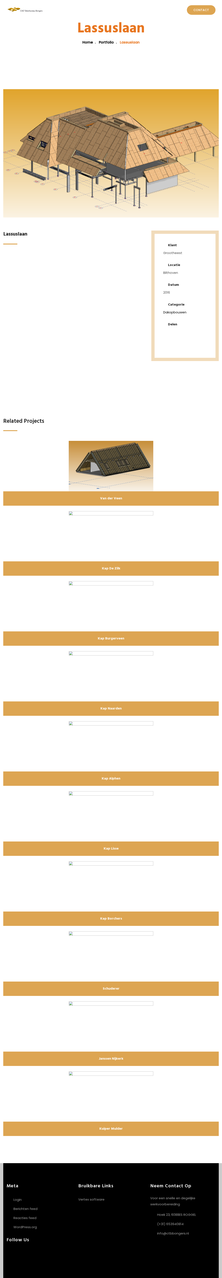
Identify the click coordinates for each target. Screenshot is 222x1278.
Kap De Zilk (111, 568)
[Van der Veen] (111, 466)
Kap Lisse (111, 848)
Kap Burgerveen (111, 638)
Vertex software (91, 1199)
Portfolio (138, 10)
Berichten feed (25, 1208)
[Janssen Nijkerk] (111, 1026)
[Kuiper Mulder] (111, 1096)
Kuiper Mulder (111, 1129)
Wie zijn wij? (110, 10)
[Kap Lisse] (111, 816)
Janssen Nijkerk (111, 1059)
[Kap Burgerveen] (111, 606)
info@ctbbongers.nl (173, 1233)
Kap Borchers (111, 919)
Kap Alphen (111, 778)
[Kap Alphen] (111, 746)
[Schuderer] (111, 956)
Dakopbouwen (174, 312)
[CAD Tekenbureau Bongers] (25, 10)
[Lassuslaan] (111, 153)
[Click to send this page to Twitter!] (179, 334)
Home (55, 10)
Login (17, 1199)
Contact (201, 10)
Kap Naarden (111, 708)
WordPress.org (25, 1227)
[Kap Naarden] (111, 676)
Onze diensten (79, 10)
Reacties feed (24, 1218)
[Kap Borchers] (111, 886)
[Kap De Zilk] (111, 536)
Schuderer (111, 989)
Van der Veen (111, 498)
